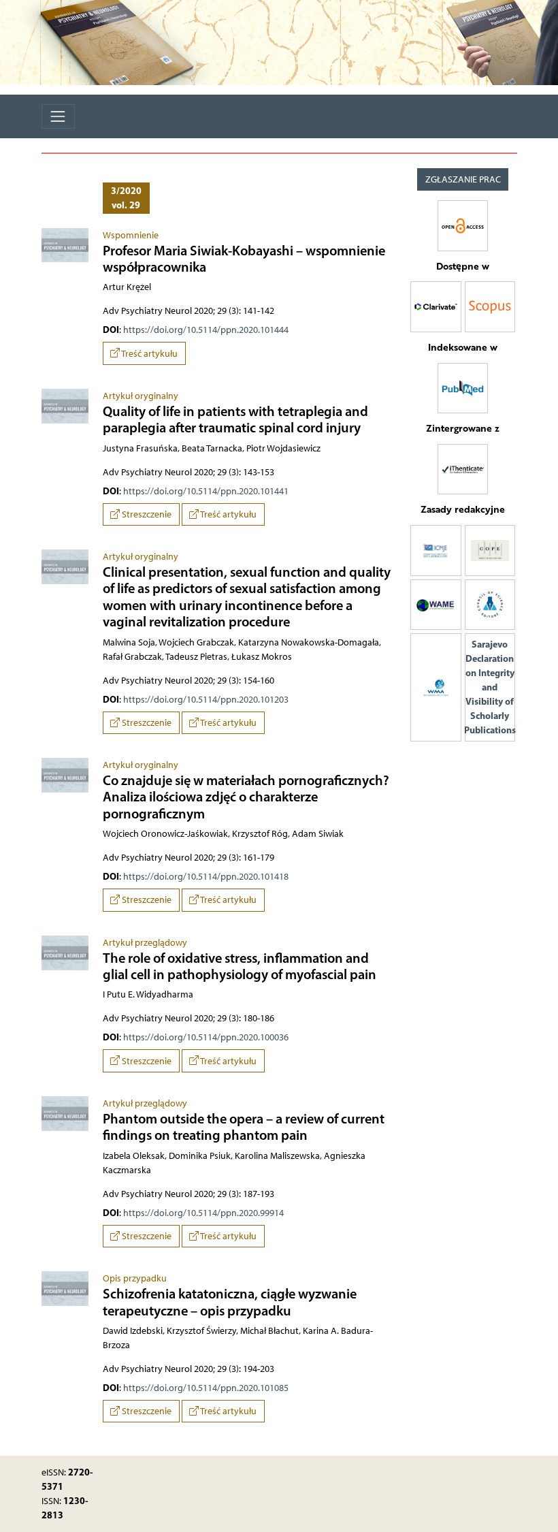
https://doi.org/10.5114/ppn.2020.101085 (206, 1388)
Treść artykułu (149, 354)
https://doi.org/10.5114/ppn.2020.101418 (206, 876)
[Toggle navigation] (58, 116)
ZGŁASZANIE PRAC (463, 179)
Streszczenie (145, 514)
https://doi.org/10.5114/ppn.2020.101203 (206, 699)
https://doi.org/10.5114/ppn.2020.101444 (206, 330)
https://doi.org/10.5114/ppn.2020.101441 (206, 491)
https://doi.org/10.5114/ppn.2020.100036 (206, 1037)
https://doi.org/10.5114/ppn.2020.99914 (203, 1213)
